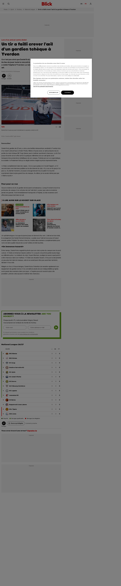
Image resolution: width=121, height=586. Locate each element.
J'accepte (67, 92)
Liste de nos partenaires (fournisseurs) (43, 86)
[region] (61, 78)
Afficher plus (53, 92)
